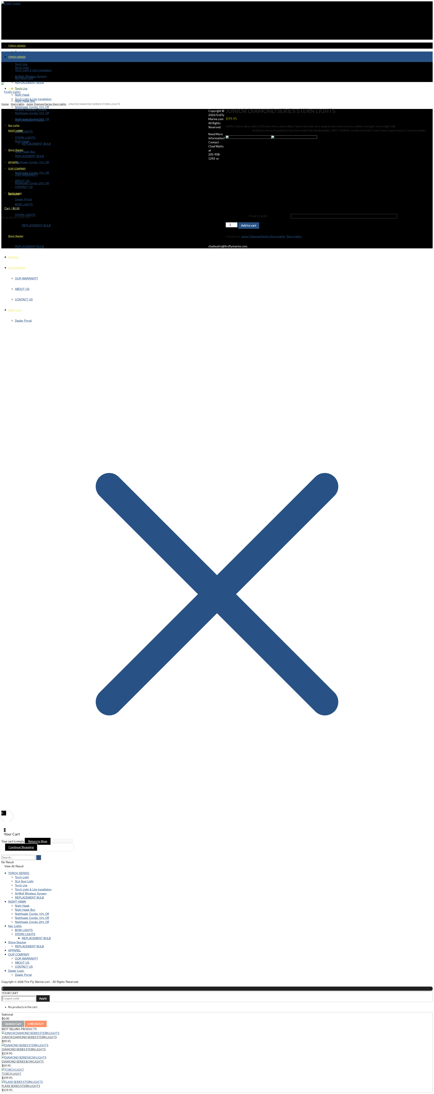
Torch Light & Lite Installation (33, 70)
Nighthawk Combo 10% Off (32, 914)
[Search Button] (2, 853)
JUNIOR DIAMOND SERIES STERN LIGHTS (29, 1037)
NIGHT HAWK (17, 901)
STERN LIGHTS (25, 934)
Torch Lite (21, 88)
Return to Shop (37, 841)
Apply (43, 998)
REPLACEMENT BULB (29, 897)
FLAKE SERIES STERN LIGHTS (21, 1086)
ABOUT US (22, 962)
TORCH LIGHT (11, 1074)
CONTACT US (24, 966)
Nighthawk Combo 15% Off (32, 918)
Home (5, 104)
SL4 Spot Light (24, 78)
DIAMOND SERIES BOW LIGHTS (23, 1061)
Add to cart (248, 225)
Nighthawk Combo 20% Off (32, 922)
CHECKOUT (36, 1024)
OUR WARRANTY (26, 958)
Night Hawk (22, 905)
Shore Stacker (17, 942)
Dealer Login (16, 970)
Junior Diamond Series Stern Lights (46, 104)
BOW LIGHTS (24, 930)
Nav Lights (15, 926)
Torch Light (22, 52)
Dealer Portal (23, 975)
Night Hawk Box (25, 909)
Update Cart (13, 1024)
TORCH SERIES (17, 45)
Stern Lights (17, 104)
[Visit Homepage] (11, 3)
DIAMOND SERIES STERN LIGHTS (24, 1049)
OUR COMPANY (18, 954)
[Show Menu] (2, 72)
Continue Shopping (21, 847)
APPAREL (14, 950)
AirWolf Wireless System (31, 893)
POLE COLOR (258, 216)
